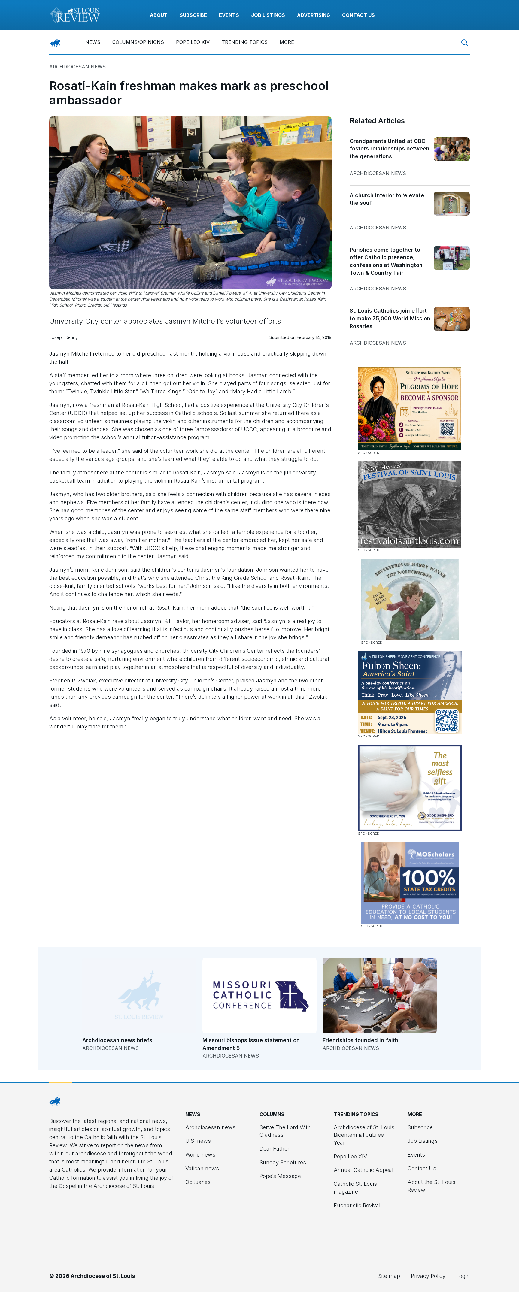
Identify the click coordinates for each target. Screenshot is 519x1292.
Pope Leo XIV (193, 42)
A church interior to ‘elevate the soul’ (387, 199)
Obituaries (198, 1182)
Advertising (313, 15)
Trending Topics (245, 42)
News (92, 42)
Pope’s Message (280, 1176)
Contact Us (358, 15)
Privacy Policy (428, 1276)
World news (200, 1154)
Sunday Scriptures (283, 1162)
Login (463, 1276)
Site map (389, 1276)
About (159, 15)
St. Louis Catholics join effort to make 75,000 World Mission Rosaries (390, 318)
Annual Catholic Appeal (363, 1170)
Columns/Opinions (138, 42)
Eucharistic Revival (357, 1205)
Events (229, 15)
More (287, 42)
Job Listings (268, 15)
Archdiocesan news (77, 67)
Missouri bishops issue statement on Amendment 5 (251, 1044)
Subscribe (193, 15)
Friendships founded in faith (360, 1040)
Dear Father (275, 1148)
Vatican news (202, 1168)
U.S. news (198, 1141)
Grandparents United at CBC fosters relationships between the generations (389, 148)
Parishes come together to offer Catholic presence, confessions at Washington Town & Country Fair (386, 261)
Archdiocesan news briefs (117, 1040)
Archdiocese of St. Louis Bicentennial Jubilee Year (364, 1135)
